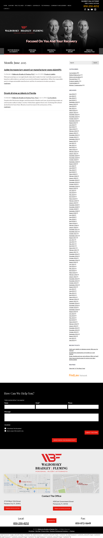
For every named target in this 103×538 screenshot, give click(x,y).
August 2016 (72, 262)
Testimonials (45, 5)
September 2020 (73, 162)
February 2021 (73, 151)
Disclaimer (7, 424)
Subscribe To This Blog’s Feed (77, 368)
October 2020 (73, 159)
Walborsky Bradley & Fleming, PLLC (23, 74)
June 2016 (72, 266)
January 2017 (73, 252)
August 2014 (72, 311)
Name (6, 403)
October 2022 (73, 118)
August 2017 (72, 237)
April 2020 (72, 172)
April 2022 (72, 127)
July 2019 (71, 190)
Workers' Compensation (75, 85)
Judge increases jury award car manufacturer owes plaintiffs (32, 69)
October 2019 (73, 184)
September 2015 (73, 285)
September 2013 (73, 334)
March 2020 (72, 174)
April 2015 (72, 295)
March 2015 (72, 297)
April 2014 (72, 320)
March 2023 (72, 110)
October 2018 (73, 209)
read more (7, 83)
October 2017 (73, 233)
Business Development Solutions (59, 531)
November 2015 (73, 281)
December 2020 (73, 155)
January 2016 (73, 276)
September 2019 (73, 186)
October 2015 (73, 283)
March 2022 (72, 129)
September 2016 (73, 260)
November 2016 (73, 256)
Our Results (36, 5)
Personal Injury (32, 51)
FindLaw (72, 531)
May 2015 (72, 293)
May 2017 (72, 244)
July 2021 (71, 143)
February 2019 (73, 200)
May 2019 (72, 194)
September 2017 (73, 235)
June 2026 (72, 94)
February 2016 (73, 274)
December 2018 (73, 205)
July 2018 (71, 215)
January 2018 (73, 227)
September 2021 (73, 139)
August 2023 (72, 104)
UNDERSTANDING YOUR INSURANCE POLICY (64, 440)
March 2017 (72, 248)
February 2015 (73, 299)
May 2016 (72, 268)
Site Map (37, 531)
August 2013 (72, 336)
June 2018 (72, 217)
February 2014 (73, 324)
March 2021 (72, 149)
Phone (70, 403)
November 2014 (73, 305)
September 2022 (73, 120)
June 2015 (72, 291)
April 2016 (72, 270)
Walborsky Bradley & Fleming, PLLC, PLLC (25, 98)
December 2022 (73, 114)
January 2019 (73, 203)
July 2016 (71, 264)
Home (5, 5)
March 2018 (72, 223)
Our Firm (11, 5)
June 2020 (72, 168)
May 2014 (72, 318)
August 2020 (72, 164)
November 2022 (73, 116)
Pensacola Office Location (62, 508)
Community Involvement (58, 5)
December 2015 (73, 278)
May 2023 (72, 108)
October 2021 (73, 137)
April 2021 (72, 147)
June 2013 (72, 340)
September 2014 (73, 309)
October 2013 (73, 332)
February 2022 (73, 131)
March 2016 (72, 272)
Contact (6, 8)
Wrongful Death (51, 51)
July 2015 (71, 289)
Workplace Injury (70, 51)
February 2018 (73, 225)
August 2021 (72, 141)
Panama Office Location (12, 508)
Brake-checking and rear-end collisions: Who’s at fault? (83, 356)
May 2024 (72, 98)
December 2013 (73, 328)
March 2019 (72, 198)
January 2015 (73, 301)
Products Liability (49, 74)
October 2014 (73, 307)
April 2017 (72, 246)
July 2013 (71, 338)
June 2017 (72, 242)
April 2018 (72, 221)
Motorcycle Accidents (75, 77)
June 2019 (72, 192)
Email (38, 403)
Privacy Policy (45, 531)
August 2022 (72, 122)
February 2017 (73, 250)
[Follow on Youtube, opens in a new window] (91, 9)
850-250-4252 (91, 6)
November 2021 (73, 135)
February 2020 (73, 176)
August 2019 (72, 188)
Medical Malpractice (89, 51)
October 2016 (73, 258)
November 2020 (73, 157)
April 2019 (72, 196)
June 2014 (72, 315)
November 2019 (73, 182)
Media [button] (69, 5)
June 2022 (72, 125)
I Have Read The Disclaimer (14, 428)
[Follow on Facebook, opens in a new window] (85, 9)
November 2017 (73, 231)
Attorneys (28, 5)
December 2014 (73, 303)
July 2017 (71, 240)
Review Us (51, 520)
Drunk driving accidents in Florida (20, 93)
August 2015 (72, 287)
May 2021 (72, 145)
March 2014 (72, 322)
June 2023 (72, 106)
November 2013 (73, 330)
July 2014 (71, 313)
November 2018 (73, 207)
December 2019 (73, 180)
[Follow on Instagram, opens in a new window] (95, 9)
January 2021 (73, 153)
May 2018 (72, 219)
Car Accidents (52, 98)
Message (7, 412)
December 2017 (73, 229)
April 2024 (72, 100)
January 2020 (73, 178)
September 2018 (73, 211)
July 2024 (71, 96)
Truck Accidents (73, 83)
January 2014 (73, 326)
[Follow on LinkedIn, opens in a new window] (88, 9)
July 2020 (71, 166)
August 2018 (72, 213)
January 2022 (73, 133)
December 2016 (73, 254)
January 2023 (73, 112)
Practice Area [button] (19, 5)
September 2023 (73, 102)
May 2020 (72, 170)
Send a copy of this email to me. (15, 431)
